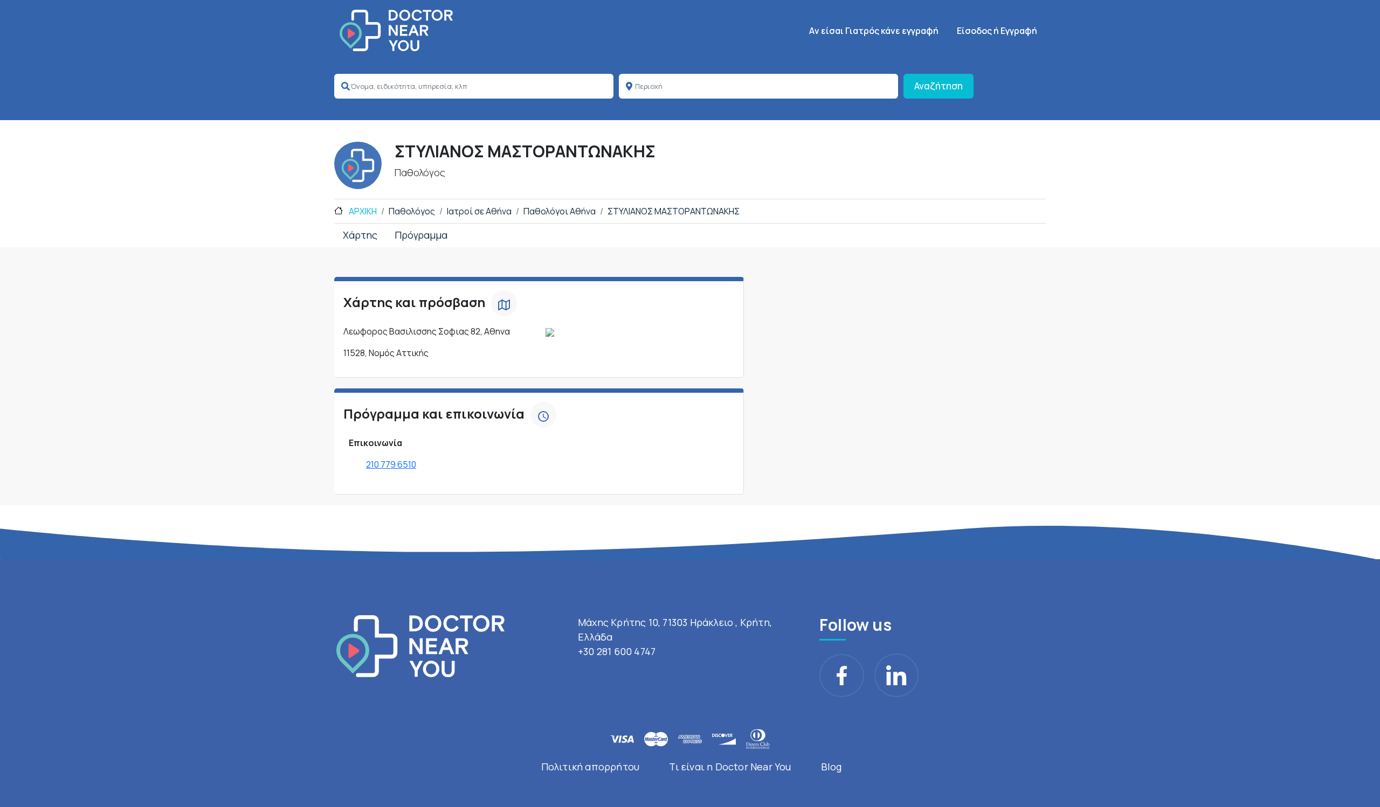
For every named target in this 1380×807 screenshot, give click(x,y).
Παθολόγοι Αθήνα (559, 211)
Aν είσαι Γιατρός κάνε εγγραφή (874, 31)
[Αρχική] (396, 30)
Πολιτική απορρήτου (590, 766)
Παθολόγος (412, 211)
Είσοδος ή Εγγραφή (997, 31)
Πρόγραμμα (421, 234)
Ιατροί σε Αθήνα (479, 211)
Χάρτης (360, 234)
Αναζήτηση (938, 86)
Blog (831, 766)
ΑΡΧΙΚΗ (362, 211)
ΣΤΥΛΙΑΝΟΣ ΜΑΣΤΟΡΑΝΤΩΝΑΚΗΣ (674, 211)
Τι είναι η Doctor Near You (730, 766)
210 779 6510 (391, 464)
